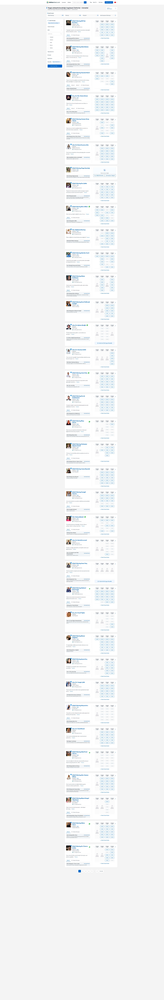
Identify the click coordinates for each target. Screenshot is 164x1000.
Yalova (73, 448)
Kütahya (73, 519)
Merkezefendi (78, 123)
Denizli (73, 123)
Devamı (79, 31)
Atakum (77, 685)
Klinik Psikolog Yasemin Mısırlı (81, 72)
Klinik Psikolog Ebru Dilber (80, 206)
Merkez (76, 448)
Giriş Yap (100, 2)
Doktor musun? (109, 2)
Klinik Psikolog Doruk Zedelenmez (78, 396)
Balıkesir (74, 147)
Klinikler (69, 2)
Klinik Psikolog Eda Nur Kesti (80, 253)
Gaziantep (74, 779)
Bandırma (78, 147)
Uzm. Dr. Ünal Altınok (78, 728)
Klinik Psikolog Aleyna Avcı (80, 705)
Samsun (73, 685)
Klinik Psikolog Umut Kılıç (79, 373)
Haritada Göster (87, 38)
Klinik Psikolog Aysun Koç (79, 659)
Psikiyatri (74, 146)
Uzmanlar (64, 2)
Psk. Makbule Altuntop (79, 230)
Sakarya (74, 352)
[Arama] (85, 2)
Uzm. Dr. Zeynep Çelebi (79, 349)
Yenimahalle (78, 496)
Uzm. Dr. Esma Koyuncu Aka (80, 145)
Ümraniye (78, 25)
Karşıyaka (76, 98)
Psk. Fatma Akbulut (78, 517)
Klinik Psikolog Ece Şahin (79, 183)
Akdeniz (77, 280)
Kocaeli (73, 186)
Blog (91, 2)
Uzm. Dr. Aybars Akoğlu (79, 325)
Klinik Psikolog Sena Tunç (79, 563)
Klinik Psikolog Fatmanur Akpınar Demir (79, 444)
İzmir (73, 98)
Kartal (77, 171)
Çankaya (77, 255)
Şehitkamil (79, 779)
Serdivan (78, 352)
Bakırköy (77, 827)
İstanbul (73, 25)
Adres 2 (73, 85)
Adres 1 (68, 35)
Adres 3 (77, 85)
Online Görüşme (76, 35)
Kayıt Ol (94, 2)
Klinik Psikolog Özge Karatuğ (81, 168)
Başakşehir (78, 640)
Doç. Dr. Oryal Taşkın (78, 613)
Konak (76, 328)
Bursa (73, 209)
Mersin (73, 280)
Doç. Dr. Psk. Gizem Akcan (80, 96)
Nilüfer (76, 209)
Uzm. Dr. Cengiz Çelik (78, 682)
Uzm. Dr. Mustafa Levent (79, 540)
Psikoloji (74, 24)
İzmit (76, 186)
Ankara (73, 255)
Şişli (76, 75)
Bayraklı (76, 615)
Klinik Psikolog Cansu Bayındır (81, 469)
